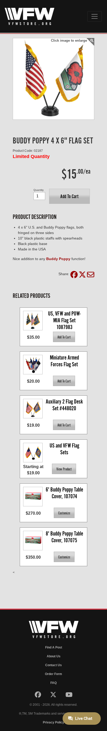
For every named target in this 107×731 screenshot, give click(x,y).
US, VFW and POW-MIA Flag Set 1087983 (64, 320)
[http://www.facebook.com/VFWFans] (38, 696)
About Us (54, 656)
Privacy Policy (53, 722)
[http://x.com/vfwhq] (53, 696)
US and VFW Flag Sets (65, 449)
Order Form (53, 674)
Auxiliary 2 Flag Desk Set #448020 (65, 405)
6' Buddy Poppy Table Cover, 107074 (65, 493)
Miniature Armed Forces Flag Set (65, 361)
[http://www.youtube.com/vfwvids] (69, 696)
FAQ (53, 683)
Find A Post (53, 647)
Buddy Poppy (58, 259)
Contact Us (53, 665)
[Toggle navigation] (94, 16)
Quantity (39, 189)
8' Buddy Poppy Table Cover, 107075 (65, 537)
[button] (69, 196)
